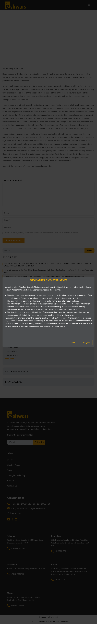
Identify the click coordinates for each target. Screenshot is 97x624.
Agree (72, 342)
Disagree (86, 342)
